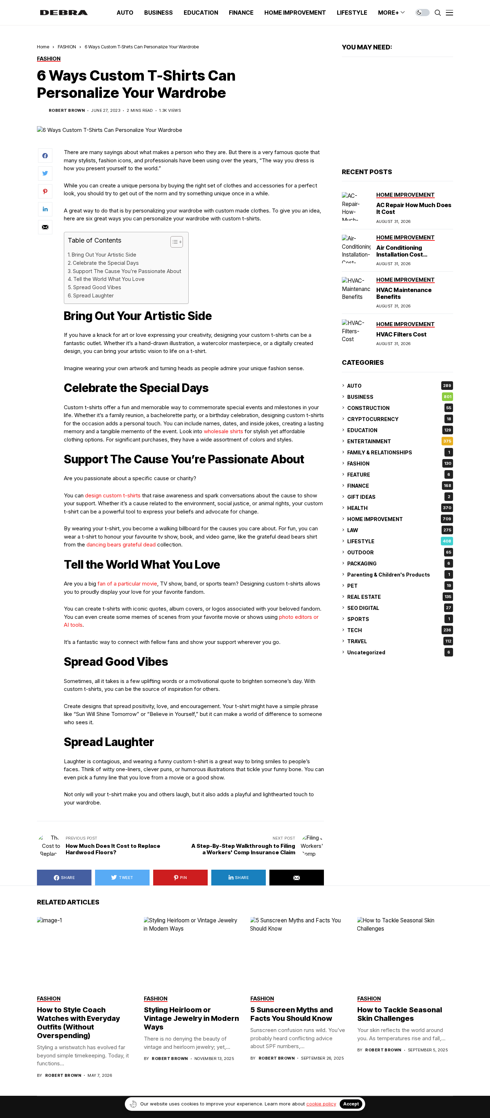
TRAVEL (399, 641)
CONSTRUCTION (399, 408)
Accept (351, 1104)
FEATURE (398, 474)
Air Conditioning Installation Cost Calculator (399, 254)
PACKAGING (398, 563)
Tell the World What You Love (109, 279)
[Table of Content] (176, 242)
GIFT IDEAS (398, 496)
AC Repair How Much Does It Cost (413, 208)
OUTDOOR (399, 552)
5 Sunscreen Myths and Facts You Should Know (291, 1014)
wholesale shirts (223, 431)
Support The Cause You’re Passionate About (127, 271)
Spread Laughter (93, 295)
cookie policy (321, 1104)
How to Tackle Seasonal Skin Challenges (399, 1014)
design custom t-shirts (113, 495)
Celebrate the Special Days (106, 263)
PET (399, 585)
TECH (399, 630)
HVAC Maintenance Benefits (404, 293)
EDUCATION (399, 430)
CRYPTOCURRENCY (399, 419)
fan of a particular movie (127, 583)
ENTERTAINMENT (399, 441)
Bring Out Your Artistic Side (104, 255)
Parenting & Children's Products (398, 574)
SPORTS (398, 619)
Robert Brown (67, 110)
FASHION (67, 46)
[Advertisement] (397, 112)
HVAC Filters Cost (401, 334)
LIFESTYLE (399, 541)
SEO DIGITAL (399, 608)
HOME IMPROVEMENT (399, 519)
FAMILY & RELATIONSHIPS (398, 452)
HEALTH (399, 508)
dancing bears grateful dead (121, 544)
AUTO (399, 385)
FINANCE (399, 485)
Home (43, 46)
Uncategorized (398, 652)
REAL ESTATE (399, 596)
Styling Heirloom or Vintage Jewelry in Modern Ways (191, 1018)
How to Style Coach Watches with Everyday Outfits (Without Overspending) (78, 1022)
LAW (399, 530)
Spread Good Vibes (97, 287)
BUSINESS (399, 396)
